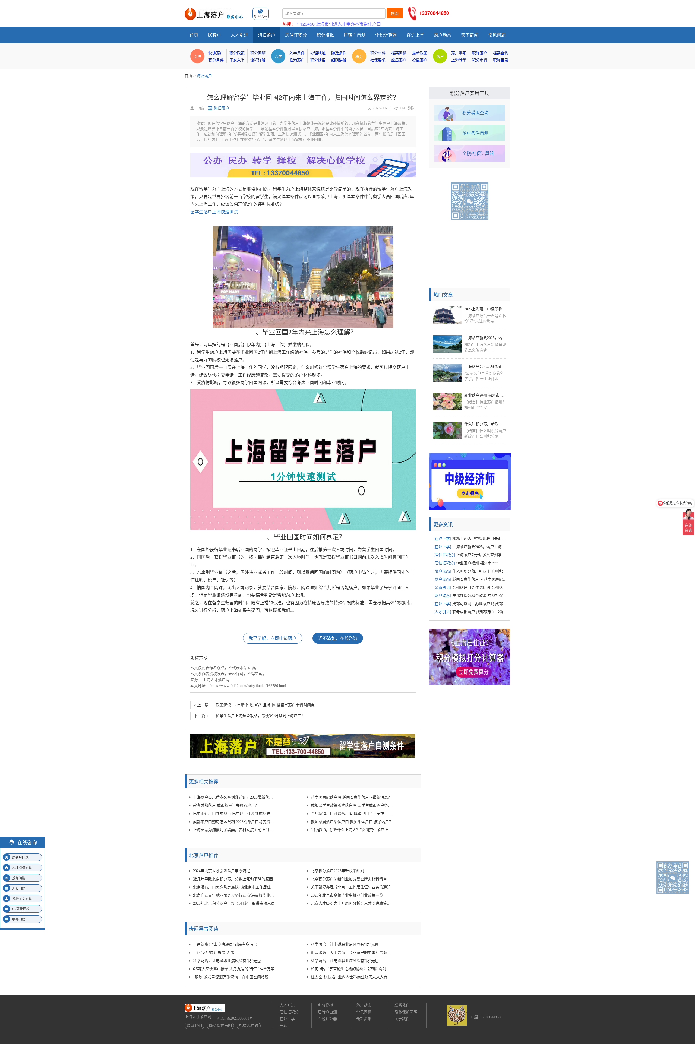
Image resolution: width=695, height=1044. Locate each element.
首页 (193, 35)
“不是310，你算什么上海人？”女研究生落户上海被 (352, 830)
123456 (307, 24)
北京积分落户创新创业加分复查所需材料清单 (349, 879)
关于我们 (402, 1019)
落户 (440, 56)
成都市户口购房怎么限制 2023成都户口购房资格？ (234, 822)
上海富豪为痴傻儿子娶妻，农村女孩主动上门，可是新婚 (234, 830)
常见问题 (497, 35)
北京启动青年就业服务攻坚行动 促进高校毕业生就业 (234, 895)
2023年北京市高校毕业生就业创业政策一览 (347, 895)
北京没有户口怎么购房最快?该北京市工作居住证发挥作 (234, 887)
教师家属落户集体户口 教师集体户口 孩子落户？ (352, 822)
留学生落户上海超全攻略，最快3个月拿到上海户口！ (249, 716)
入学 (278, 56)
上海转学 (458, 60)
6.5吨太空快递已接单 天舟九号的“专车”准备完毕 (233, 969)
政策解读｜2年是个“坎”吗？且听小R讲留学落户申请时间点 (254, 705)
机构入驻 (246, 1026)
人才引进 (239, 35)
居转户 (214, 35)
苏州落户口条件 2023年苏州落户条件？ (470, 588)
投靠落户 (419, 60)
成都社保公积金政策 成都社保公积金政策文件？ (470, 596)
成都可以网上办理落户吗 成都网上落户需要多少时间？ (470, 604)
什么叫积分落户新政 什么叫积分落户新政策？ (485, 424)
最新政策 (419, 53)
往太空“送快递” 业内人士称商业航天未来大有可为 (352, 977)
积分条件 (216, 60)
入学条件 (297, 53)
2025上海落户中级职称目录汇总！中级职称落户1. (485, 309)
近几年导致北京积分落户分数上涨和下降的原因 (233, 879)
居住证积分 (296, 35)
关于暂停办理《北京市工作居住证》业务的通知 (351, 887)
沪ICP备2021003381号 (235, 1018)
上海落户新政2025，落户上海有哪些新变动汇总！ (485, 338)
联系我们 (194, 1026)
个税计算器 (386, 35)
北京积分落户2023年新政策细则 (337, 871)
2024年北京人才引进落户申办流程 (221, 871)
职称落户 (479, 53)
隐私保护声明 (220, 1026)
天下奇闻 (469, 35)
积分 (359, 56)
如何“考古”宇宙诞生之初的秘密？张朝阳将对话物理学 (352, 969)
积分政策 (237, 53)
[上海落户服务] (216, 10)
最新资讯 (363, 1019)
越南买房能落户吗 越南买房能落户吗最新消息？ (351, 797)
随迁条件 (338, 53)
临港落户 (297, 60)
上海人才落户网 (216, 680)
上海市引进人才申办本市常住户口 (348, 24)
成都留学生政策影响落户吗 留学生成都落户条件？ (352, 805)
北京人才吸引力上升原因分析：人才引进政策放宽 (352, 903)
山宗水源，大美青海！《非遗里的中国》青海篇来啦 (352, 953)
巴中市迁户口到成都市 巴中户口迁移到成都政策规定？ (234, 814)
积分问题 (258, 53)
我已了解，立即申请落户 (272, 638)
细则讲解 (338, 60)
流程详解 (258, 60)
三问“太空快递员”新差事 (213, 953)
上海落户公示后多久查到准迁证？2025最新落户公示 (234, 797)
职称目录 (500, 60)
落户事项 (458, 53)
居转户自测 (354, 35)
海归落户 (266, 35)
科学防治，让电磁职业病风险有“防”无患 (345, 944)
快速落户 (216, 53)
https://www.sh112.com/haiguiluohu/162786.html (248, 686)
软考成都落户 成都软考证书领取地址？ (226, 805)
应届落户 (398, 60)
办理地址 (318, 53)
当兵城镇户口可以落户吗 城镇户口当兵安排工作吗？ (352, 814)
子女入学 (237, 60)
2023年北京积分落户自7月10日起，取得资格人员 (234, 903)
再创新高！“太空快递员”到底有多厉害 (225, 944)
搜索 (395, 13)
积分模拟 (325, 35)
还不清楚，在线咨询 (337, 638)
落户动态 (442, 35)
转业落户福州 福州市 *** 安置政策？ (485, 395)
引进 (197, 56)
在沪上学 (415, 35)
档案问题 (398, 53)
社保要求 (378, 60)
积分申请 (479, 60)
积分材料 (378, 53)
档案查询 (500, 53)
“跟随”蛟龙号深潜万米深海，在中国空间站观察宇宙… (234, 977)
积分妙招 (318, 60)
